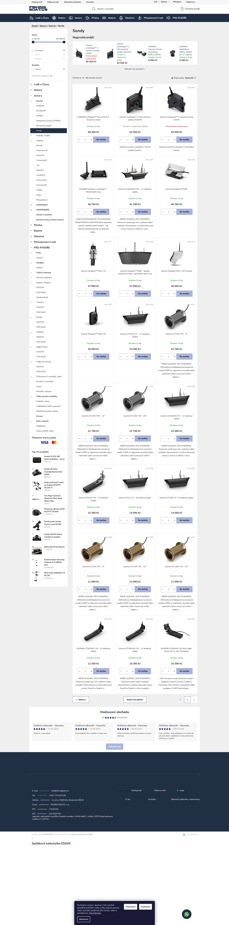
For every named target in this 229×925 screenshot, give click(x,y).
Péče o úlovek (42, 421)
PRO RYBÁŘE (42, 247)
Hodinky (39, 140)
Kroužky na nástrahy (45, 381)
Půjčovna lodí (53, 2)
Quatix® (40, 170)
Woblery (40, 332)
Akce (49, 54)
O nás (127, 799)
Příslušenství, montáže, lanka (49, 376)
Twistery (40, 302)
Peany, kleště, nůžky (45, 431)
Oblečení (39, 236)
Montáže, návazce (43, 391)
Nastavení (83, 919)
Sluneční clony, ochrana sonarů (49, 219)
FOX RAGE (41, 292)
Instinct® (40, 155)
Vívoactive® (41, 160)
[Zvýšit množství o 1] (91, 140)
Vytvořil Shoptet (192, 834)
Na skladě (50, 50)
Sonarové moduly (43, 125)
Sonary (38, 95)
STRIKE (39, 115)
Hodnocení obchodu (114, 712)
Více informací (95, 913)
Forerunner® (42, 150)
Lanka (38, 386)
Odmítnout (130, 906)
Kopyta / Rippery (43, 282)
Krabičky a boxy (43, 401)
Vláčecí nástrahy (43, 272)
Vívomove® (41, 180)
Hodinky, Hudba (43, 135)
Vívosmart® (41, 185)
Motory (38, 90)
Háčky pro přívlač (43, 361)
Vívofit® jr (40, 175)
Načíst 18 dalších (135, 699)
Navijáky (40, 262)
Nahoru (82, 699)
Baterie (38, 230)
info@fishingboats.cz (60, 790)
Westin (39, 258)
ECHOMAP (41, 110)
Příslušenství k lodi (45, 242)
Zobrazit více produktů (134, 69)
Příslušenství (42, 200)
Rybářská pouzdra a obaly (47, 411)
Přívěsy (38, 225)
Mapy (38, 195)
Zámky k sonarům (44, 214)
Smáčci (39, 317)
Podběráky (40, 426)
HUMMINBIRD (42, 209)
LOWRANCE (42, 205)
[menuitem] (42, 18)
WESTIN (40, 287)
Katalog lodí (37, 2)
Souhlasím (145, 906)
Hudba (39, 190)
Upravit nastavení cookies (82, 834)
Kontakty (90, 2)
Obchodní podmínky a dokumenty (185, 799)
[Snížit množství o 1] (79, 140)
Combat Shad (42, 297)
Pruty (38, 252)
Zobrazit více (114, 746)
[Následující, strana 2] (187, 700)
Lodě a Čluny (41, 84)
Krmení (39, 416)
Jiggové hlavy (42, 347)
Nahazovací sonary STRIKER (48, 120)
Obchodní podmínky (72, 2)
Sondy (39, 130)
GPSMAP (40, 106)
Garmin (50, 69)
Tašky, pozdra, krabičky (46, 396)
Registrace (190, 2)
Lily (37, 165)
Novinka (49, 59)
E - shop (180, 790)
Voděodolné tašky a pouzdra (48, 406)
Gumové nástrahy (44, 277)
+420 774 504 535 (57, 795)
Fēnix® (39, 145)
